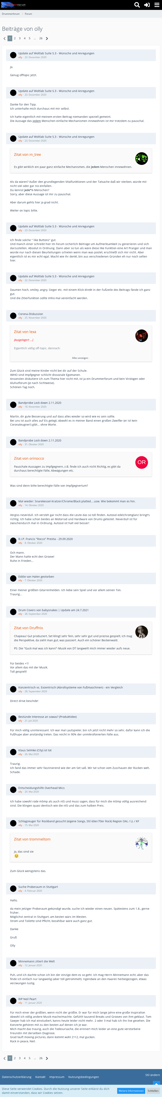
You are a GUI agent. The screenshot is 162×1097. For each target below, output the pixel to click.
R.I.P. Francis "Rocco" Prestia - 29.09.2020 (45, 539)
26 (40, 38)
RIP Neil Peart (27, 999)
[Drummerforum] (13, 5)
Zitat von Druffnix (28, 627)
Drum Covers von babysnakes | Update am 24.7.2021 (53, 610)
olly (20, 57)
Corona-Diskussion (30, 314)
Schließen (153, 1090)
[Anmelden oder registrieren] (147, 5)
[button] (157, 5)
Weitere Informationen (131, 1090)
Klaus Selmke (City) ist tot (35, 750)
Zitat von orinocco (29, 458)
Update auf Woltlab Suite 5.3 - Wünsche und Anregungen (56, 53)
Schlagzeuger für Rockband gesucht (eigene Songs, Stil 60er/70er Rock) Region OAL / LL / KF (78, 821)
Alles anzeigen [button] (80, 358)
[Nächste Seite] (47, 38)
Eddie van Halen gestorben (36, 576)
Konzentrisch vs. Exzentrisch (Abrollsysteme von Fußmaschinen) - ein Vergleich (70, 687)
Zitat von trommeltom (32, 839)
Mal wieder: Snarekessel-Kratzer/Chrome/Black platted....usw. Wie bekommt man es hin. (77, 501)
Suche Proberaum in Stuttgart (38, 887)
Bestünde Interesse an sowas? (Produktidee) (47, 717)
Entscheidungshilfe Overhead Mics (41, 788)
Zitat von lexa (25, 331)
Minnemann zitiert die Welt (36, 961)
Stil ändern (152, 1075)
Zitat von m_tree (27, 154)
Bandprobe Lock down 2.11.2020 (39, 403)
